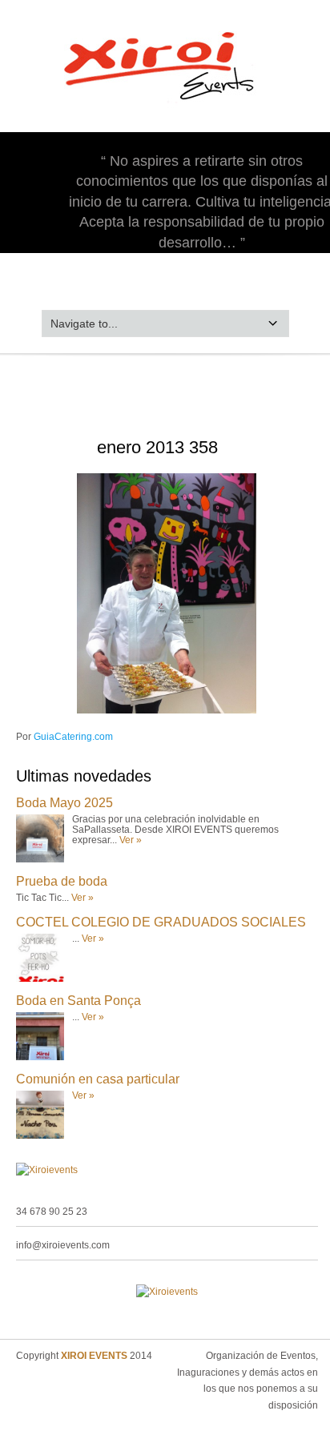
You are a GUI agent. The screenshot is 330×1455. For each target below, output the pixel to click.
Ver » (130, 840)
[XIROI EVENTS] (165, 107)
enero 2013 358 (157, 447)
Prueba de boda (61, 881)
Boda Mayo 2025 (64, 803)
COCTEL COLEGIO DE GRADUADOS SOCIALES (161, 922)
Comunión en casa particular (97, 1079)
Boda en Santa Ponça (78, 1000)
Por (64, 736)
